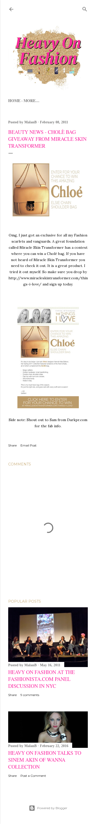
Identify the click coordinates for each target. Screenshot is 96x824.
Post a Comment (33, 776)
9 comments (29, 695)
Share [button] (12, 445)
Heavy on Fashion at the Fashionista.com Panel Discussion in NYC (41, 679)
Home (14, 100)
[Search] (85, 8)
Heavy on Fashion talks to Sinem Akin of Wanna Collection (44, 759)
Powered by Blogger (52, 808)
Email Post (28, 445)
